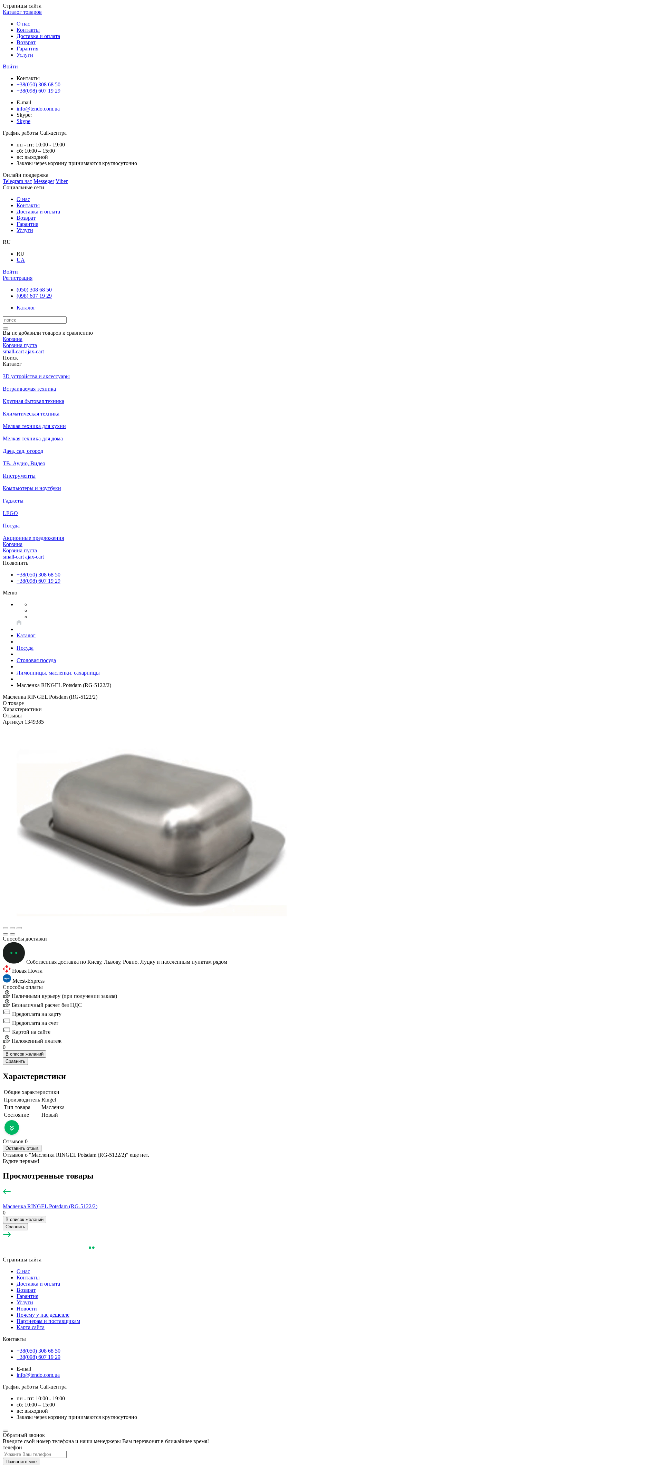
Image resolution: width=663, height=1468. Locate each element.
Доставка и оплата (38, 36)
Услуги (25, 55)
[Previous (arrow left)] (5, 934)
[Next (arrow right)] (12, 934)
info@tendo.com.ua (38, 109)
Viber (62, 181)
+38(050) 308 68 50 (38, 84)
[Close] (5, 1431)
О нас (23, 24)
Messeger (43, 181)
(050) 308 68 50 (34, 290)
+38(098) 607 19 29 (38, 91)
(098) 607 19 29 (34, 296)
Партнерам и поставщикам (48, 1321)
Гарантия (27, 48)
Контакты (28, 30)
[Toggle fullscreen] (12, 928)
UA (21, 260)
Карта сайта (31, 1327)
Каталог (26, 308)
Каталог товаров (22, 12)
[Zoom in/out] (19, 928)
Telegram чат (17, 181)
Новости (27, 1309)
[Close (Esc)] (5, 928)
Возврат (26, 42)
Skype (23, 121)
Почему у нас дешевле (43, 1315)
